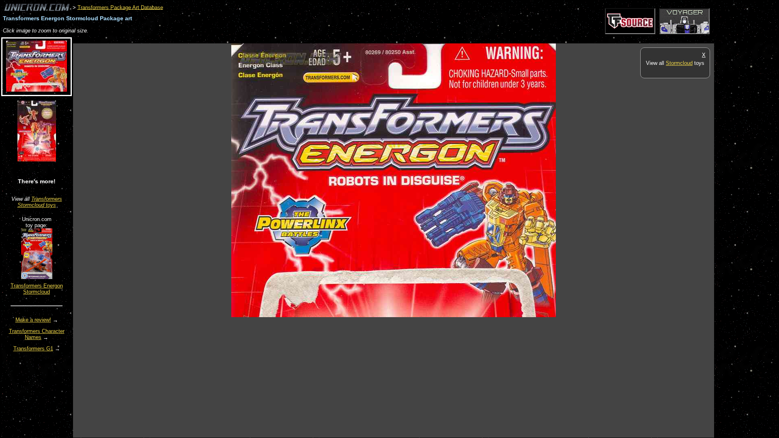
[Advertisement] (220, 39)
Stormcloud (679, 63)
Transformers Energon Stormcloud (37, 289)
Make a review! (33, 320)
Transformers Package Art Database (120, 7)
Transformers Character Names (37, 334)
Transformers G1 (33, 349)
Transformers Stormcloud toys (39, 202)
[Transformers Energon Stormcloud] (36, 277)
